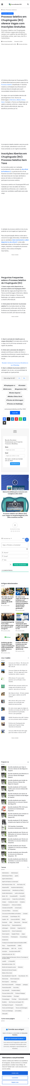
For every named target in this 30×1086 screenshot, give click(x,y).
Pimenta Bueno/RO (6, 987)
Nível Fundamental (14, 978)
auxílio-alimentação (19, 893)
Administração (14, 872)
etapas (23, 934)
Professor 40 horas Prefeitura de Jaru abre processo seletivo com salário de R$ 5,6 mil (22, 646)
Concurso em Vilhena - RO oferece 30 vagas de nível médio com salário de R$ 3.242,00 (18, 664)
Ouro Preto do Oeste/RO (7, 984)
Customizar (15, 1077)
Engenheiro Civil (21, 389)
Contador (22, 385)
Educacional (17, 922)
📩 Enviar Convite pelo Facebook (14, 1038)
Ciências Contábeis (16, 904)
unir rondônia (18, 1010)
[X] (8, 419)
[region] (15, 1070)
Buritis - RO (5, 896)
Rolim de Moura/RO (23, 999)
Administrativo (5, 872)
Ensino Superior (15, 393)
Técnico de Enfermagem (15, 400)
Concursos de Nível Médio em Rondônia (11, 913)
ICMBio (19, 945)
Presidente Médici (16, 990)
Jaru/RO (4, 961)
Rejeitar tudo (15, 1082)
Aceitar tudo (15, 1073)
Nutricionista (5, 978)
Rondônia (4, 1002)
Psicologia (16, 996)
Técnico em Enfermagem (21, 1007)
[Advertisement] (15, 63)
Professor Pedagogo (20, 993)
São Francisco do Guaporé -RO (16, 1002)
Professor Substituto (7, 996)
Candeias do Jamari (13, 902)
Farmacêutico (5, 936)
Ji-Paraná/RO (11, 961)
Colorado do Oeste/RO (7, 907)
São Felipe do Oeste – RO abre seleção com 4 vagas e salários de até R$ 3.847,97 (7, 600)
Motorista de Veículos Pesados (9, 970)
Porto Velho (16, 987)
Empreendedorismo (16, 925)
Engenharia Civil (21, 928)
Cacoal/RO (22, 896)
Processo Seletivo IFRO (7, 993)
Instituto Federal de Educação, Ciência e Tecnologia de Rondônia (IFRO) (15, 958)
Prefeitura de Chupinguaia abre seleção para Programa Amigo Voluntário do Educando (17, 724)
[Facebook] (4, 419)
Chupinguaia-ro (10, 385)
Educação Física (6, 925)
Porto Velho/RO (5, 990)
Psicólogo (14, 999)
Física (3, 945)
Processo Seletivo (6, 84)
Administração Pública (7, 875)
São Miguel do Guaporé (7, 1005)
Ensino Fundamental (17, 931)
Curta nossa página (8, 1019)
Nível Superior (5, 981)
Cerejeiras (22, 902)
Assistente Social (6, 890)
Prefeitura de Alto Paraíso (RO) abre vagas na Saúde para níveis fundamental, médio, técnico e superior (7, 647)
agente (16, 875)
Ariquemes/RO (5, 887)
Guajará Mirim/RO (11, 945)
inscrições (4, 951)
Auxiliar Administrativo (7, 893)
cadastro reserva (6, 899)
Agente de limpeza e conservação (10, 881)
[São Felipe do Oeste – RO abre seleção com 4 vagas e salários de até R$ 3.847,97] (7, 591)
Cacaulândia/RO (14, 896)
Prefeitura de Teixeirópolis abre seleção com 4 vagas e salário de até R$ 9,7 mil (22, 625)
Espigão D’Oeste (15, 934)
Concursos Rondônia (7, 41)
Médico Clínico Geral (15, 396)
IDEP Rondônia (5, 948)
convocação (5, 916)
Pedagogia (18, 984)
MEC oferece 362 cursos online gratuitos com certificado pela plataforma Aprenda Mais (17, 702)
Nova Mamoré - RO (23, 975)
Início (3, 9)
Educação (24, 922)
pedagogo (25, 984)
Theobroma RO (18, 1005)
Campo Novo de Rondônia (18, 899)
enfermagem (5, 928)
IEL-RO (20, 948)
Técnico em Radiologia (7, 1010)
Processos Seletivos (11, 9)
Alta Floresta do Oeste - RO (8, 884)
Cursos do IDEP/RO (15, 919)
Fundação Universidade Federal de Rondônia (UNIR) (14, 942)
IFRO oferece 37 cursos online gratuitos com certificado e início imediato (17, 679)
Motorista (20, 967)
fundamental (5, 939)
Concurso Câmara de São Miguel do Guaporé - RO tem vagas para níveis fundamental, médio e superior (18, 672)
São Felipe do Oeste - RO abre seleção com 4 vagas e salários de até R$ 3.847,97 (19, 694)
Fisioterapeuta (14, 936)
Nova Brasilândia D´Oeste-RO (9, 975)
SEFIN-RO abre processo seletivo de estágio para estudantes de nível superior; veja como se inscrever (18, 687)
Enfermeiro (12, 100)
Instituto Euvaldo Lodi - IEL (8, 954)
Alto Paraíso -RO (21, 884)
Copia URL (15, 412)
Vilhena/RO (4, 1013)
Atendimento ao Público (18, 890)
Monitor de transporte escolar (9, 967)
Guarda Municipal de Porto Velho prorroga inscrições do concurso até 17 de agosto (7, 625)
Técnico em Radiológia (15, 404)
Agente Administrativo (7, 878)
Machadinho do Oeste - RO (8, 964)
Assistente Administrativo (17, 887)
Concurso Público (6, 910)
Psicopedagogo (5, 999)
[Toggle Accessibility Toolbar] (27, 540)
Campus (4, 902)
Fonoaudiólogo (23, 936)
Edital (10, 922)
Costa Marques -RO (15, 916)
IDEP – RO (13, 948)
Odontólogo (13, 981)
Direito (23, 919)
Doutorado (4, 922)
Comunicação (18, 907)
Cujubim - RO (5, 919)
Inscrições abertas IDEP (14, 951)
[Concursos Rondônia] (15, 4)
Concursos (15, 910)
